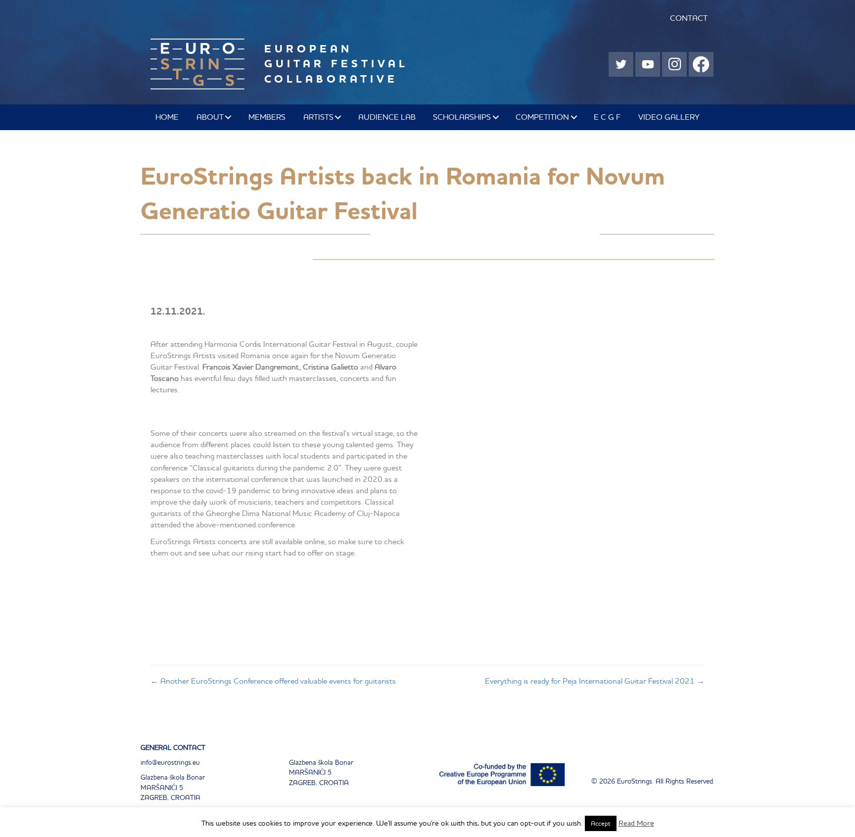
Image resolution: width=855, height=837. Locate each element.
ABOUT (210, 117)
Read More (636, 823)
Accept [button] (601, 823)
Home (167, 117)
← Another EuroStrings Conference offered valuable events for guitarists (273, 681)
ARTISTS (318, 117)
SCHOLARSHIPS (462, 117)
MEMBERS (266, 117)
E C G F (607, 117)
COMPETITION (542, 117)
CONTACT (689, 18)
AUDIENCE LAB (387, 117)
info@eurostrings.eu (170, 762)
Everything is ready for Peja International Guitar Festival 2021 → (595, 681)
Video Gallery (669, 117)
